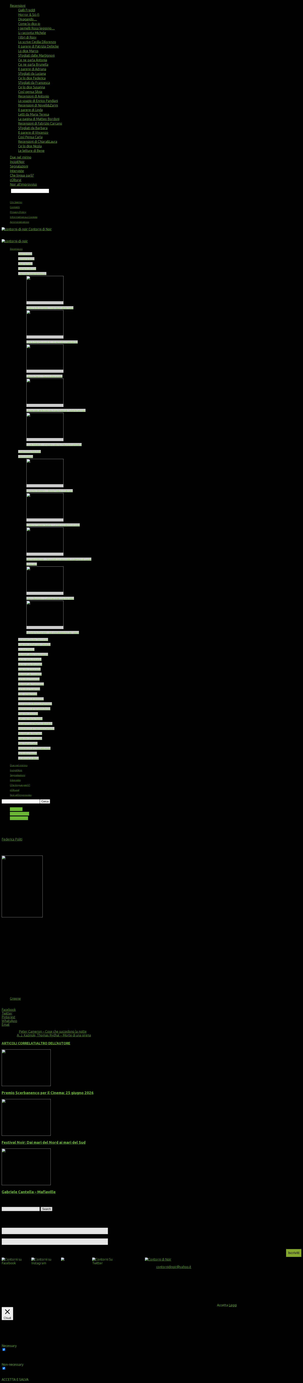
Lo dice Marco (28, 51)
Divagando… (27, 19)
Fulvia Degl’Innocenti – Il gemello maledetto (52, 341)
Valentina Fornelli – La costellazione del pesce (52, 632)
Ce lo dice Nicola (30, 146)
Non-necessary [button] (12, 1364)
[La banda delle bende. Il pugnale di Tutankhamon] (44, 405)
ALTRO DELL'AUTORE (53, 1043)
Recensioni (17, 5)
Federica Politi (12, 839)
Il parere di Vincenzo (33, 132)
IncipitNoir (17, 162)
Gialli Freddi (26, 10)
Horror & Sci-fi (28, 14)
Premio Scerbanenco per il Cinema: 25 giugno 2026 (48, 1093)
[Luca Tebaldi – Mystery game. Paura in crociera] (44, 439)
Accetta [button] (222, 1305)
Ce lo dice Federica (32, 78)
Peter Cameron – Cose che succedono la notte (53, 1031)
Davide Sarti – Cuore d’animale (44, 376)
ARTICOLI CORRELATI (19, 1043)
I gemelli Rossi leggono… (36, 28)
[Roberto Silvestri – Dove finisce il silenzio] (44, 485)
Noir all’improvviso (23, 184)
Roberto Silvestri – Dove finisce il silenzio (49, 490)
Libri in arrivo (19, 814)
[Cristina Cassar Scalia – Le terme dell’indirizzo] (44, 520)
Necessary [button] (9, 1346)
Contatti (15, 207)
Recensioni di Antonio (33, 96)
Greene (15, 998)
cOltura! (15, 180)
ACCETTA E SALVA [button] (15, 1379)
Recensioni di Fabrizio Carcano (40, 123)
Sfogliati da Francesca (34, 82)
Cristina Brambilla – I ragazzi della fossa (49, 307)
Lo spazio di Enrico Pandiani (38, 101)
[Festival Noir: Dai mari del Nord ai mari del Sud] (26, 1134)
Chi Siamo (16, 202)
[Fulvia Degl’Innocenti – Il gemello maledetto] (44, 337)
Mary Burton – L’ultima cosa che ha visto (50, 598)
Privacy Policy (18, 211)
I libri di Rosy (27, 37)
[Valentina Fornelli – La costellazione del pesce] (44, 627)
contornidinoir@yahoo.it (173, 1267)
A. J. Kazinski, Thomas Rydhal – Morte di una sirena (54, 1035)
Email (7, 1236)
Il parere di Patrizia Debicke (38, 46)
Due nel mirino (20, 157)
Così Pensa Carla (30, 137)
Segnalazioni (19, 166)
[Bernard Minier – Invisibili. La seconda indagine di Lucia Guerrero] (44, 554)
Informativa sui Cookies (23, 216)
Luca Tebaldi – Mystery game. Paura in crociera (54, 444)
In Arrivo (16, 809)
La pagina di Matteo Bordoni (38, 119)
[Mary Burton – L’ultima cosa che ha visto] (44, 593)
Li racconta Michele (32, 33)
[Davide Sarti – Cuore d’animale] (44, 371)
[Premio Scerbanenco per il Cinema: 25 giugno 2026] (26, 1085)
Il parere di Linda (30, 110)
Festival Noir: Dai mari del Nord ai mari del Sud (44, 1142)
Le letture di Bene (31, 150)
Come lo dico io (29, 24)
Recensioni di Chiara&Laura (37, 141)
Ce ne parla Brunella (33, 64)
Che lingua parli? (22, 175)
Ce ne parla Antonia (32, 60)
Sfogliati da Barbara (32, 128)
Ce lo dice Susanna (31, 87)
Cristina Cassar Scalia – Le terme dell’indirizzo (53, 524)
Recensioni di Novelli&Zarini (38, 105)
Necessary (14, 1349)
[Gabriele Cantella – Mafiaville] (26, 1184)
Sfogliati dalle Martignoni (36, 55)
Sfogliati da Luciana (32, 73)
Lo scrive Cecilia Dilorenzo (37, 42)
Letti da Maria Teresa (33, 114)
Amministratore (19, 221)
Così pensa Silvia (30, 92)
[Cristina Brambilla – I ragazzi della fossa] (44, 302)
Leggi (233, 1305)
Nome (6, 1225)
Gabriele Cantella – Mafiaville (29, 1192)
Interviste (17, 171)
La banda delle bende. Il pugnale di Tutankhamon (56, 410)
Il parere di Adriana (32, 69)
